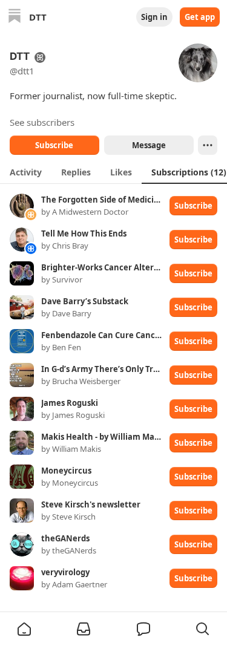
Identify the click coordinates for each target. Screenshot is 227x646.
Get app (200, 16)
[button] (24, 629)
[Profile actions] (207, 145)
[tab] (25, 172)
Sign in (154, 16)
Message (148, 145)
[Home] (14, 17)
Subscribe (54, 145)
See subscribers (42, 122)
